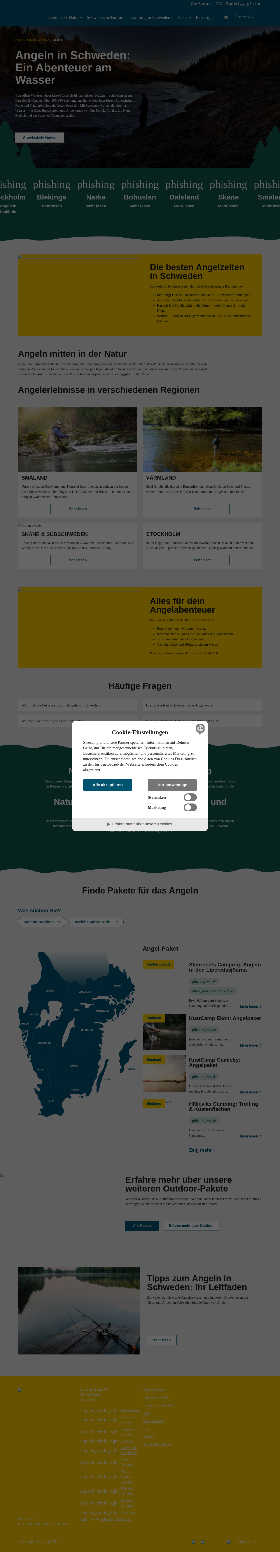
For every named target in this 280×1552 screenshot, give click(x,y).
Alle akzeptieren (108, 785)
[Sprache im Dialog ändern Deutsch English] (199, 729)
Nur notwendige (172, 785)
